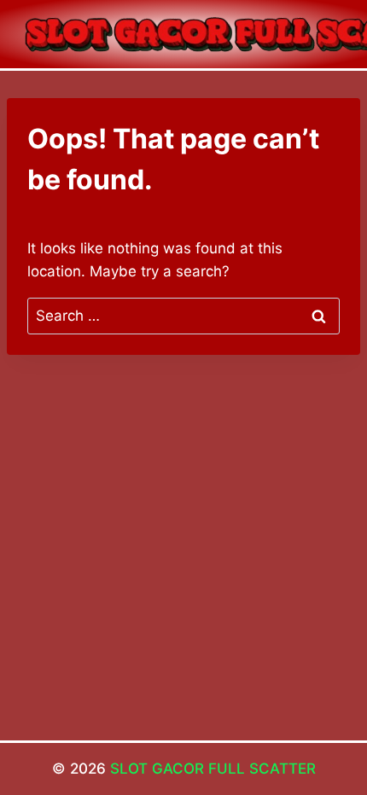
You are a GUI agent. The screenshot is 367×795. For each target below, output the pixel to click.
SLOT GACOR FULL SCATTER (213, 768)
